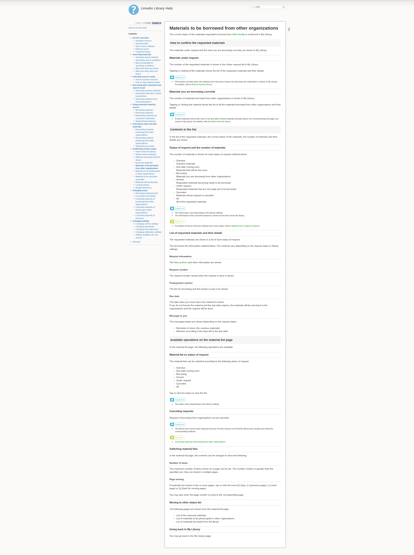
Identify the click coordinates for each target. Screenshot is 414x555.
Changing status (140, 190)
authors (183, 262)
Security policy (142, 43)
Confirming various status (145, 149)
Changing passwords (145, 226)
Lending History (142, 185)
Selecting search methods (147, 57)
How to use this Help (138, 28)
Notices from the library (146, 152)
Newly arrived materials (146, 154)
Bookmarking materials (146, 121)
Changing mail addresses (147, 229)
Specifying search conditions (148, 60)
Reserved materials (144, 163)
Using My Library (143, 52)
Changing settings (141, 221)
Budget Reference (144, 188)
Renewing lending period (147, 193)
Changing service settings (147, 224)
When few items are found (147, 68)
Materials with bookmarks (147, 182)
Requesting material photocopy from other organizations (145, 141)
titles (176, 262)
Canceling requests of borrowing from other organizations (145, 202)
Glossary (136, 242)
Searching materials (142, 54)
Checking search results (144, 77)
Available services (144, 41)
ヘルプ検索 (283, 7)
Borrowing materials (144, 110)
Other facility (238, 34)
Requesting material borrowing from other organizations (145, 132)
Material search (142, 49)
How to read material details (148, 82)
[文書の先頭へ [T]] (289, 29)
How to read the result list (147, 79)
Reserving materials (144, 113)
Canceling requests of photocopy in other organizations (145, 210)
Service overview (141, 38)
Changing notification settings (149, 232)
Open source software (145, 46)
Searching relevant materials (148, 91)
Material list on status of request (245, 226)
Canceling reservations (146, 196)
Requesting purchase (145, 146)
